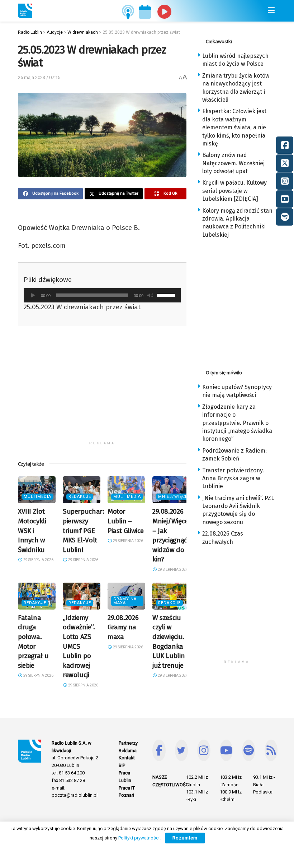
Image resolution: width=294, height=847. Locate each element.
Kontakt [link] (127, 757)
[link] (25, 11)
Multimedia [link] (37, 496)
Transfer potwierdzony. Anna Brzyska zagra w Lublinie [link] (233, 478)
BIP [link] (122, 765)
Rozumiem (185, 838)
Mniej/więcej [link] (174, 496)
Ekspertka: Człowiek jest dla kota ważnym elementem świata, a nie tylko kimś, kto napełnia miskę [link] (234, 127)
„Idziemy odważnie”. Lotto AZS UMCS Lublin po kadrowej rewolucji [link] (79, 646)
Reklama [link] (128, 750)
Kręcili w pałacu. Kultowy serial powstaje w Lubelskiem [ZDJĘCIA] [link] (234, 190)
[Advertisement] (102, 387)
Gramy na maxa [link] (125, 601)
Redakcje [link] (79, 496)
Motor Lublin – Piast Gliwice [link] (126, 520)
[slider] (167, 294)
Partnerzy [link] (128, 743)
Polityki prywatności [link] (139, 838)
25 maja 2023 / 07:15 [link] (39, 77)
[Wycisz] (150, 295)
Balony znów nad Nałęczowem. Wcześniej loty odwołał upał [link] (233, 163)
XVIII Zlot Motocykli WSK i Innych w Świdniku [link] (32, 530)
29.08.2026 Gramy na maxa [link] (123, 627)
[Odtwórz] (33, 295)
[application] (102, 295)
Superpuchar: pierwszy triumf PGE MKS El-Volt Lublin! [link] (83, 530)
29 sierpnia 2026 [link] (38, 560)
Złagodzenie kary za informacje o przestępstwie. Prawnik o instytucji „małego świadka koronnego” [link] (237, 423)
